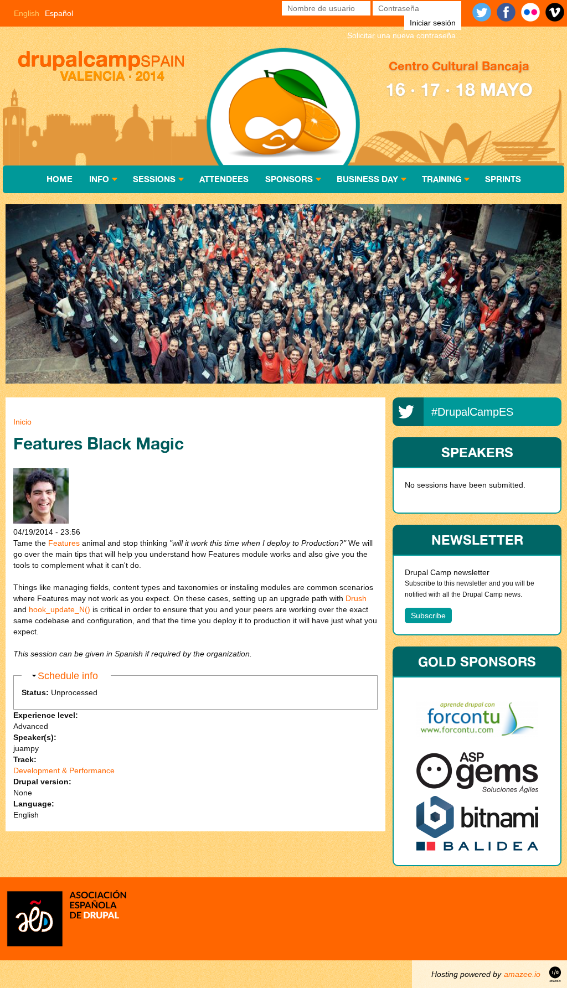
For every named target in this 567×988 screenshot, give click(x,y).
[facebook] (506, 12)
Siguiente (533, 295)
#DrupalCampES (472, 412)
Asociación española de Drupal (66, 917)
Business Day (367, 179)
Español (59, 13)
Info (99, 179)
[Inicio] (102, 67)
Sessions (154, 179)
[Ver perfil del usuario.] (41, 520)
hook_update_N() (59, 609)
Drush (356, 598)
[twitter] (481, 12)
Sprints (503, 179)
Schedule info (68, 675)
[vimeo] (554, 12)
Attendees (224, 179)
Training (441, 179)
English (26, 13)
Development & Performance (64, 770)
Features (64, 543)
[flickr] (530, 12)
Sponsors (289, 179)
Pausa (33, 295)
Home (60, 179)
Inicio (22, 421)
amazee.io (522, 974)
